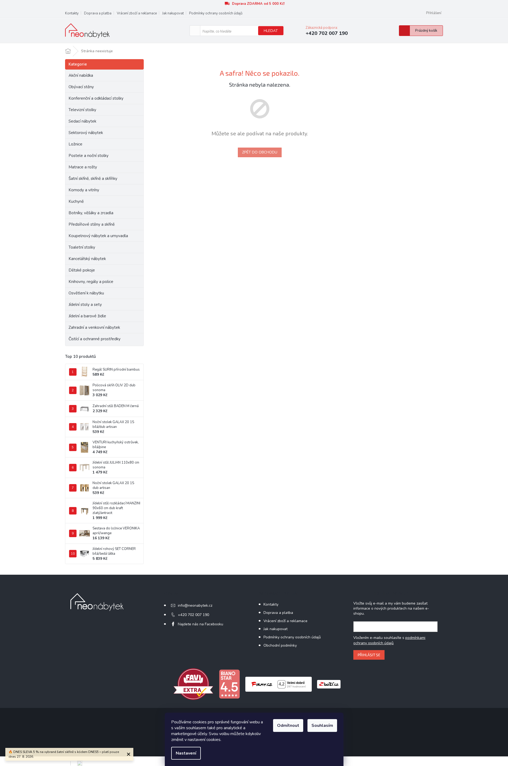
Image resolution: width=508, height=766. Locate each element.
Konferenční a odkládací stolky (96, 98)
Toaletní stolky (82, 247)
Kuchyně (76, 201)
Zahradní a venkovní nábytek (94, 327)
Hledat (271, 30)
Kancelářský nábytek (87, 258)
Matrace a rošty (83, 167)
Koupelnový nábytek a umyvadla (98, 235)
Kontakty (72, 13)
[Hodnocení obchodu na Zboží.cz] (329, 683)
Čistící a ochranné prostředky (95, 339)
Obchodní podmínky (280, 645)
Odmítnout (288, 725)
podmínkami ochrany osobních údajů (389, 640)
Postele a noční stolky (89, 155)
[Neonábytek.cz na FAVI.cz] (193, 683)
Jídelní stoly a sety (85, 304)
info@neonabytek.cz (195, 605)
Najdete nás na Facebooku (200, 624)
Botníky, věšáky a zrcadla (91, 213)
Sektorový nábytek (86, 132)
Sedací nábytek (82, 121)
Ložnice (75, 144)
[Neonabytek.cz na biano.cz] (229, 683)
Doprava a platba (97, 13)
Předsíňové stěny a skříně (92, 224)
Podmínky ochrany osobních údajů (215, 13)
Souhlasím (322, 725)
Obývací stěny (81, 87)
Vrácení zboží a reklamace (137, 13)
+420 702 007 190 (193, 614)
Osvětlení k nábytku (86, 293)
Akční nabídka (81, 75)
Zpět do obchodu (259, 152)
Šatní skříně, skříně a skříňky (93, 178)
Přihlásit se (369, 654)
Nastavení (186, 753)
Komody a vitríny (84, 190)
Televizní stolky (82, 109)
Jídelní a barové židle (87, 316)
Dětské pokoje (82, 270)
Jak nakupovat (173, 13)
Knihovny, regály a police (91, 281)
